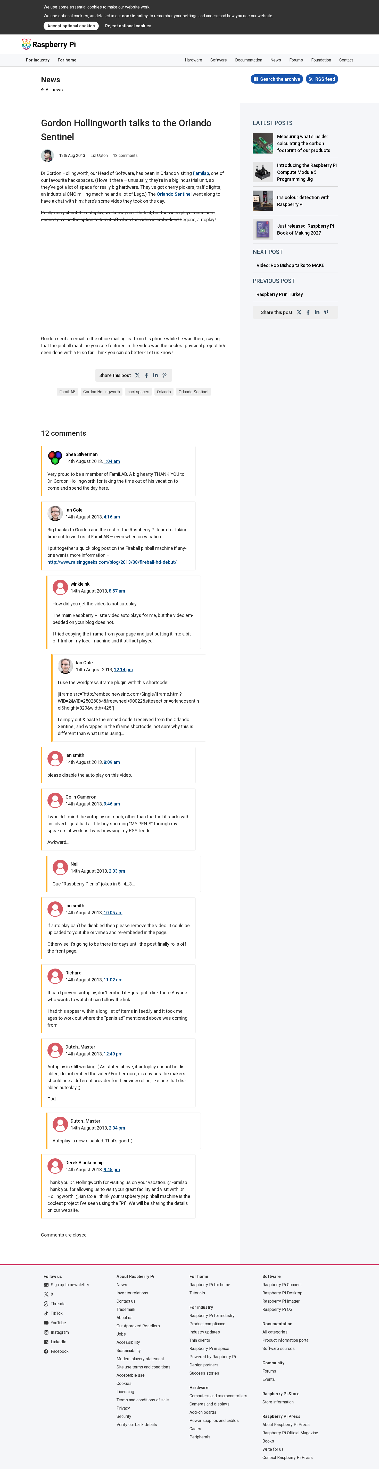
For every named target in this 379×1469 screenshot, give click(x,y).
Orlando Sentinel (174, 194)
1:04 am (112, 461)
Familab (201, 173)
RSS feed (325, 79)
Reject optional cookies (128, 25)
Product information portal (285, 1340)
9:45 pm (112, 1169)
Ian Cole (74, 510)
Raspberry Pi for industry (212, 1315)
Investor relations (132, 1293)
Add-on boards (203, 1412)
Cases (195, 1428)
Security (124, 1416)
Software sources (278, 1348)
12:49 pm (113, 1053)
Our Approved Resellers (138, 1325)
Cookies (124, 1383)
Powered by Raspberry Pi (213, 1356)
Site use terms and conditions (143, 1367)
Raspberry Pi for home (210, 1284)
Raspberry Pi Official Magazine (290, 1432)
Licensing (125, 1391)
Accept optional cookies (71, 25)
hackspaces (138, 391)
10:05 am (113, 912)
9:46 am (112, 804)
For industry (38, 60)
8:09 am (112, 762)
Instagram (60, 1332)
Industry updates (205, 1332)
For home (67, 60)
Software (218, 60)
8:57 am (117, 591)
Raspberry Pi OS (277, 1309)
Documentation (248, 60)
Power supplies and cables (214, 1420)
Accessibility (128, 1342)
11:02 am (113, 979)
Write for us (273, 1449)
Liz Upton (99, 155)
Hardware (193, 60)
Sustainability (129, 1350)
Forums (296, 60)
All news (54, 89)
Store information (278, 1402)
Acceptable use (131, 1375)
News (275, 60)
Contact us (126, 1301)
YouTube (58, 1322)
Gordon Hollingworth (101, 391)
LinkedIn (58, 1341)
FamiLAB (67, 391)
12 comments (125, 155)
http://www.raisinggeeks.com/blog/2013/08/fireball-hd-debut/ (112, 562)
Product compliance (207, 1323)
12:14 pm (123, 669)
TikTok (57, 1313)
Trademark (126, 1309)
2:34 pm (117, 1128)
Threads (58, 1303)
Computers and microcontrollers (218, 1395)
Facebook (60, 1351)
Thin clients (200, 1340)
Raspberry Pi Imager (281, 1301)
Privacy (123, 1408)
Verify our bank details (137, 1424)
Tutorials (197, 1293)
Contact (346, 60)
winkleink (80, 584)
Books (268, 1441)
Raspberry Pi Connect (282, 1284)
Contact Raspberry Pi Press (287, 1457)
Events (268, 1379)
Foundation (321, 60)
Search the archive (280, 79)
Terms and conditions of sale (143, 1400)
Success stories (204, 1373)
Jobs (121, 1334)
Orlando (164, 391)
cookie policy (135, 15)
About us (125, 1317)
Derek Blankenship (84, 1162)
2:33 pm (117, 871)
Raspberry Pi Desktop (282, 1293)
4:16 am (112, 516)
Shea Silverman (81, 454)
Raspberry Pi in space (209, 1348)
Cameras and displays (209, 1404)
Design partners (204, 1365)
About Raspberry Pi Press (286, 1424)
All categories (274, 1332)
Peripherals (200, 1437)
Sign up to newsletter (70, 1284)
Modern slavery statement (140, 1358)
